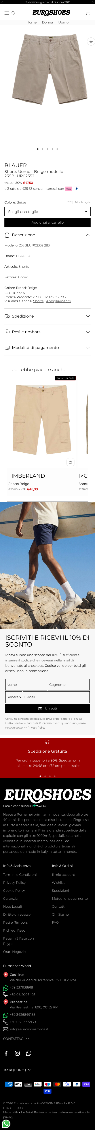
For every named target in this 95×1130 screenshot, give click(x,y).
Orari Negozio (14, 952)
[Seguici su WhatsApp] (29, 1053)
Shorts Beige (18, 484)
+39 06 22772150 (23, 1022)
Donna (47, 22)
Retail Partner (35, 1112)
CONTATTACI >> (16, 1039)
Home (32, 22)
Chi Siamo (60, 914)
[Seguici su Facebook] (6, 1053)
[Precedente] (1, 2)
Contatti (58, 906)
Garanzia (10, 898)
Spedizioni (60, 890)
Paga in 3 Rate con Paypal (18, 941)
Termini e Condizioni (20, 874)
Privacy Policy (36, 727)
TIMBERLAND (26, 476)
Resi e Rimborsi (15, 922)
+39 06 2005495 (22, 994)
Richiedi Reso (14, 930)
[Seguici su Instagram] (17, 1053)
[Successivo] (93, 2)
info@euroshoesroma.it (29, 1029)
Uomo (63, 22)
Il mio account (63, 874)
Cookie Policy (14, 890)
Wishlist (58, 882)
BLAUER (15, 165)
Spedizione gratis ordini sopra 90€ (47, 2)
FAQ (55, 922)
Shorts (38, 301)
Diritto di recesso (16, 914)
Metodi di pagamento (70, 898)
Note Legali (12, 906)
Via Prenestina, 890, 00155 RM (34, 1007)
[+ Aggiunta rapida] (70, 462)
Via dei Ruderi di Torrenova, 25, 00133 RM (43, 980)
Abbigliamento (58, 301)
